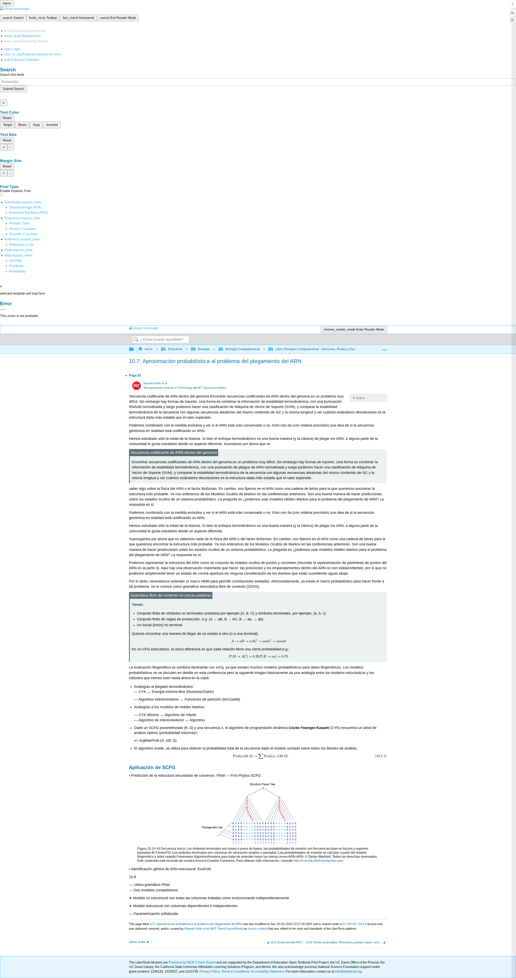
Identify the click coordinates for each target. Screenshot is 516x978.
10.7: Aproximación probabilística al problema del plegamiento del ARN (196, 924)
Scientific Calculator (23, 234)
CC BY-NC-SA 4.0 (354, 924)
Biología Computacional (243, 349)
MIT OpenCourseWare (211, 387)
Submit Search (13, 88)
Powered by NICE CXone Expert (192, 962)
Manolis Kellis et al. (156, 383)
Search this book (12, 74)
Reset (7, 118)
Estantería (175, 349)
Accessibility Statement (267, 971)
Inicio (148, 349)
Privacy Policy (210, 971)
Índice (360, 398)
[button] (16, 266)
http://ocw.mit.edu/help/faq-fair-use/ (318, 860)
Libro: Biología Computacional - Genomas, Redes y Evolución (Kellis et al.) (329, 349)
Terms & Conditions (235, 971)
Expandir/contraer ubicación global (384, 348)
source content (257, 928)
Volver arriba (137, 942)
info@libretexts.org (348, 971)
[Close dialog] (3, 309)
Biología (204, 349)
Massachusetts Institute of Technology (168, 387)
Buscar (136, 339)
